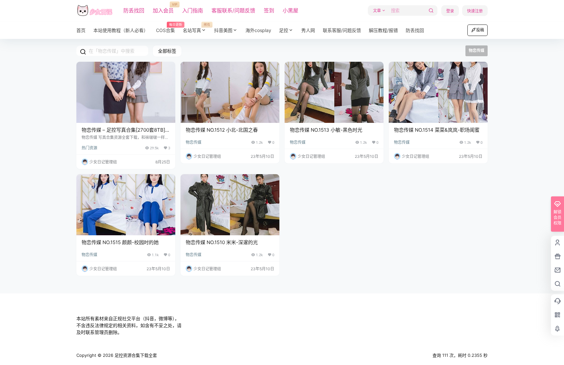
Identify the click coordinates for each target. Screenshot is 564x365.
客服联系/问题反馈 (233, 10)
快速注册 (475, 10)
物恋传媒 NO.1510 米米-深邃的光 (222, 242)
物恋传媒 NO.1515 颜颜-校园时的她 (120, 242)
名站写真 (196, 28)
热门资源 (89, 147)
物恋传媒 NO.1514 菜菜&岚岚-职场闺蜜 (436, 130)
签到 (269, 10)
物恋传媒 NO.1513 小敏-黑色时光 (326, 130)
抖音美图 (223, 30)
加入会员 (163, 8)
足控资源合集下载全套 (135, 355)
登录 (450, 10)
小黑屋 (290, 10)
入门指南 (192, 10)
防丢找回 (133, 10)
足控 (283, 30)
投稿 (480, 29)
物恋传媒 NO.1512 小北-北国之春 (222, 130)
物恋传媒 (193, 142)
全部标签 (167, 51)
